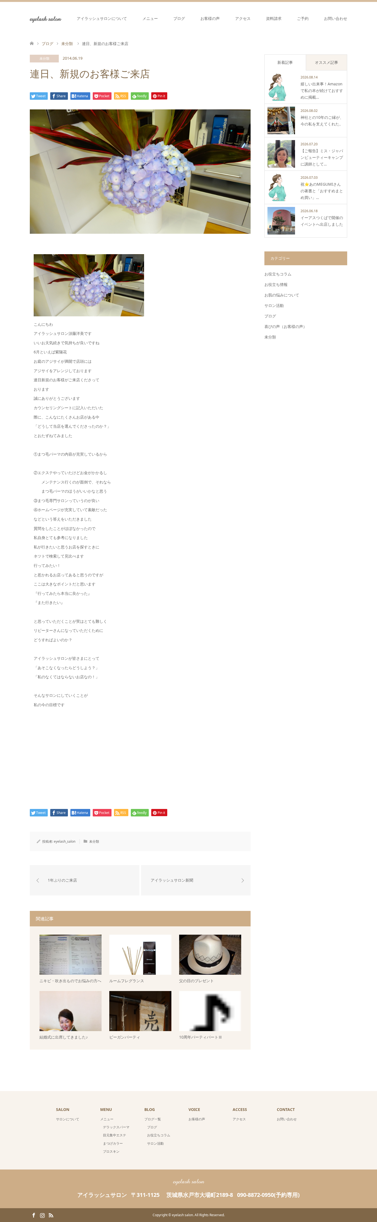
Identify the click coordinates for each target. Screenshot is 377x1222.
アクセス (243, 18)
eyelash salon (45, 18)
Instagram (42, 1215)
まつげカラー (113, 1143)
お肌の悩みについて (281, 295)
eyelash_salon (64, 841)
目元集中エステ (114, 1135)
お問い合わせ (335, 18)
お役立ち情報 (276, 284)
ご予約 (303, 18)
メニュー (150, 18)
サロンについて (67, 1119)
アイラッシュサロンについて (102, 18)
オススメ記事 (326, 62)
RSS (50, 1215)
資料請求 (274, 18)
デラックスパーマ (116, 1127)
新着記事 (285, 62)
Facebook (33, 1215)
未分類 (44, 58)
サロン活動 (274, 305)
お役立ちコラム (277, 274)
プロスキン (111, 1151)
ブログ (179, 18)
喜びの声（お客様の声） (285, 326)
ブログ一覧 (152, 1119)
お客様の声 (210, 18)
